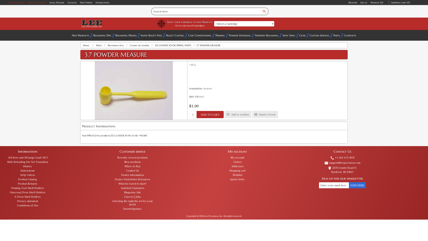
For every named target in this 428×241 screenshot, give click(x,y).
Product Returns (27, 183)
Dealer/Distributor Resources (132, 179)
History (27, 166)
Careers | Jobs (132, 196)
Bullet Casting (175, 35)
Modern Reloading (266, 35)
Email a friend (267, 114)
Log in (363, 2)
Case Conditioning (199, 35)
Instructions (102, 2)
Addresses (237, 166)
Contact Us (132, 170)
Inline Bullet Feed (151, 35)
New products (132, 162)
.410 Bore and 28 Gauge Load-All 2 (27, 157)
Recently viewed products (132, 157)
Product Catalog (27, 179)
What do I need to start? (132, 183)
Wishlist (237, 175)
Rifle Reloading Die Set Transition (27, 162)
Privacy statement (27, 201)
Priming (220, 35)
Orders (237, 162)
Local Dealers (56, 2)
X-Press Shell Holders (28, 196)
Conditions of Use (27, 205)
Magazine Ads (132, 192)
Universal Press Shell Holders (27, 192)
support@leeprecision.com (342, 162)
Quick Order (237, 179)
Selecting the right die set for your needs (132, 202)
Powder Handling (240, 35)
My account (237, 157)
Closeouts (350, 35)
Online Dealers (16, 2)
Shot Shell (289, 35)
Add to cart (210, 114)
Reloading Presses (126, 35)
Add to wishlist (240, 114)
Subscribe (357, 185)
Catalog (72, 2)
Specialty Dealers (37, 2)
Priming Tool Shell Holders (27, 188)
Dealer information (132, 175)
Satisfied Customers (132, 188)
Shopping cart (237, 170)
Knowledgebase (132, 208)
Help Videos (86, 2)
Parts (336, 35)
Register (353, 2)
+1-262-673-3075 (342, 157)
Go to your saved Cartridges (190, 25)
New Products (80, 35)
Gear (302, 35)
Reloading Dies (102, 35)
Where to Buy (133, 166)
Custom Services (319, 35)
